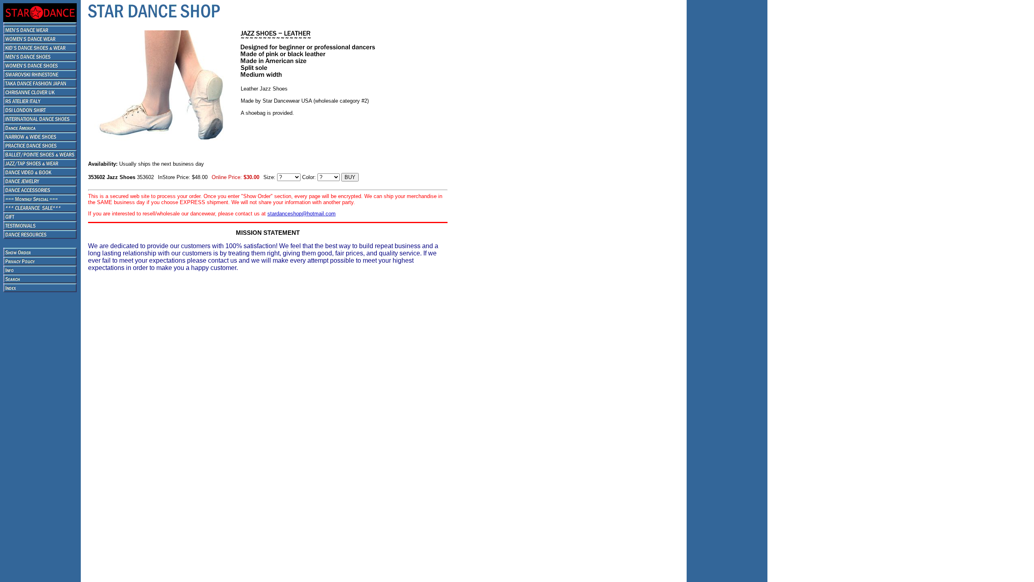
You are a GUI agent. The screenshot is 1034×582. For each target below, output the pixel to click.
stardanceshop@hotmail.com (301, 214)
